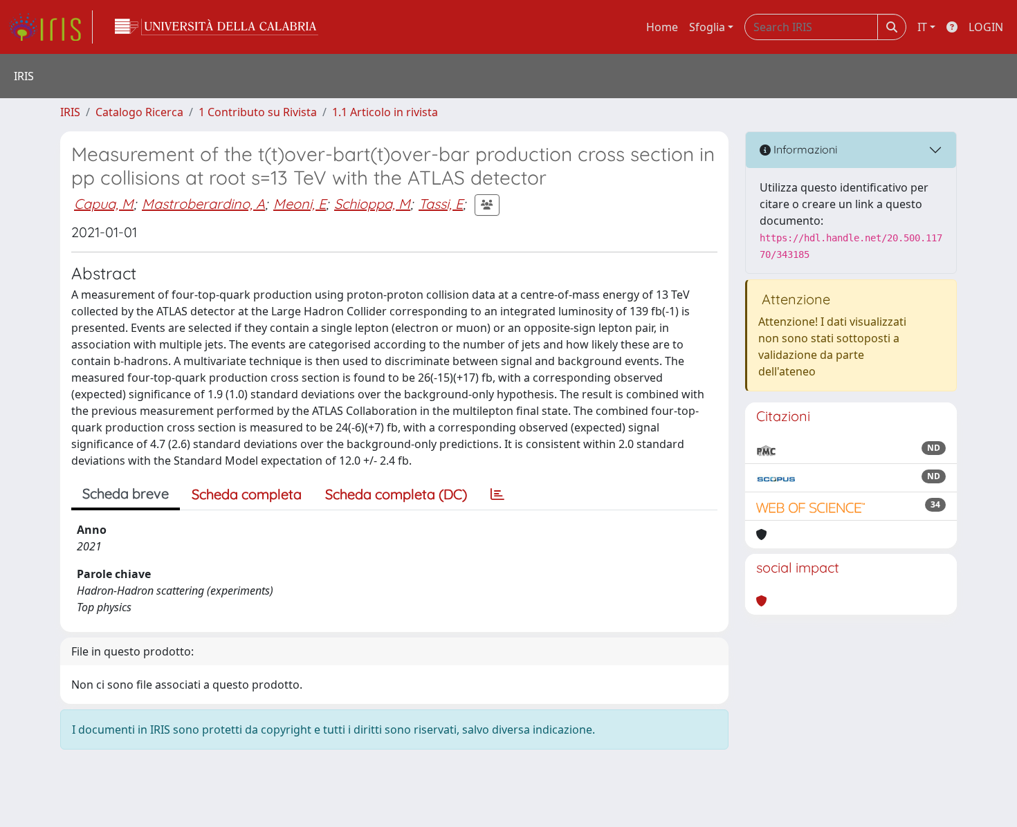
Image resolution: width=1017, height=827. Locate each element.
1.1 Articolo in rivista (385, 112)
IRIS (70, 112)
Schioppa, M (372, 203)
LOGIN (986, 27)
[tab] (497, 494)
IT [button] (922, 27)
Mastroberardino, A (203, 203)
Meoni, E (299, 203)
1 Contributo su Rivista (258, 112)
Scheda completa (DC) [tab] (396, 494)
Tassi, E (441, 203)
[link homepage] (50, 27)
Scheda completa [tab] (247, 494)
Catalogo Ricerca (139, 112)
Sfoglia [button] (707, 27)
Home (662, 27)
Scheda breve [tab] (125, 493)
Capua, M (104, 203)
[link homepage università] (216, 27)
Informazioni (804, 149)
